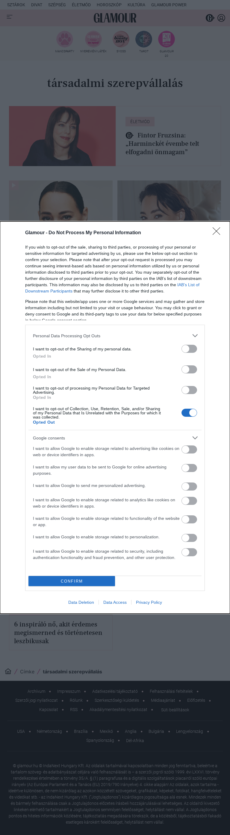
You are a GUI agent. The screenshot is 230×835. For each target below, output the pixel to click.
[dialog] (115, 417)
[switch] (189, 349)
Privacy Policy (149, 602)
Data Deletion (81, 602)
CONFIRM (72, 581)
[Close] (218, 233)
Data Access (115, 602)
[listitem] (115, 336)
